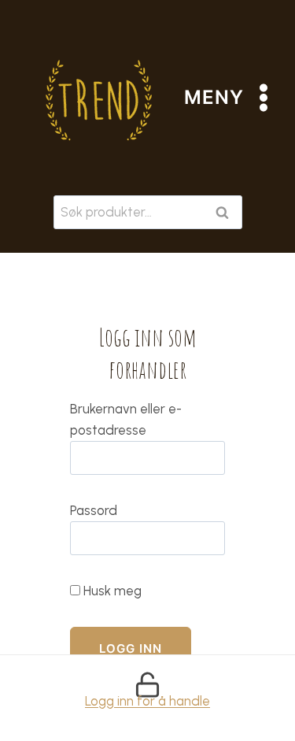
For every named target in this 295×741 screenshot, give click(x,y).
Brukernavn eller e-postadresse (126, 419)
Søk (226, 212)
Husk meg (111, 590)
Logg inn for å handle (147, 701)
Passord (93, 510)
